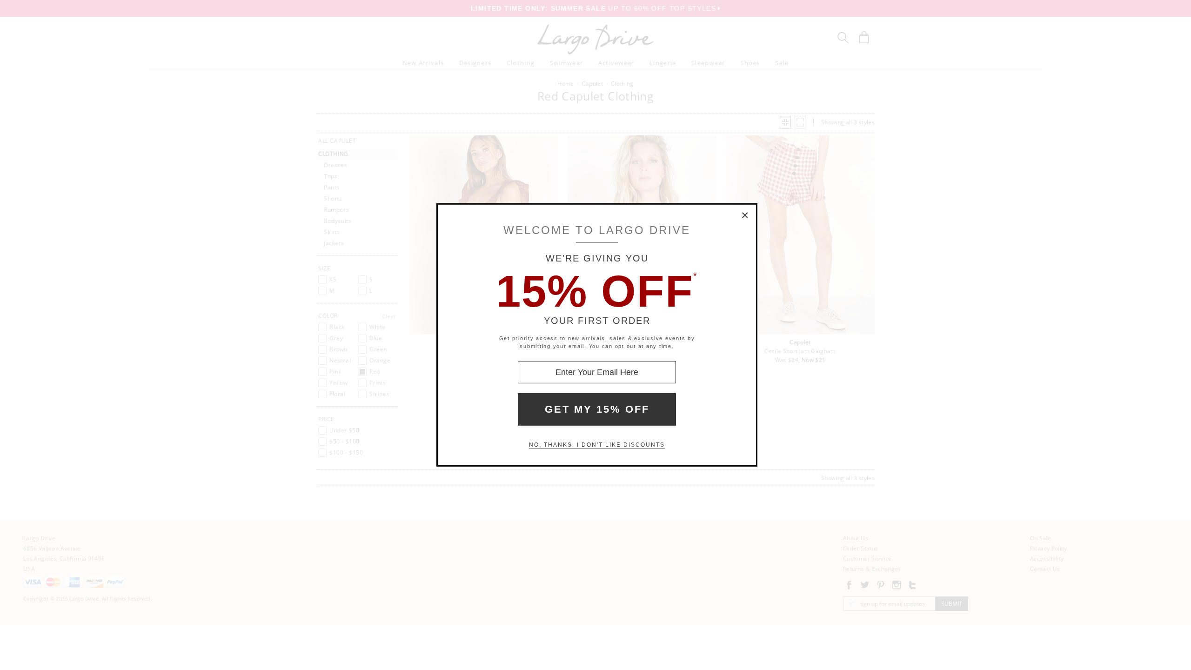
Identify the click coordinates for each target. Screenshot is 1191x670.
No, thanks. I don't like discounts (597, 445)
